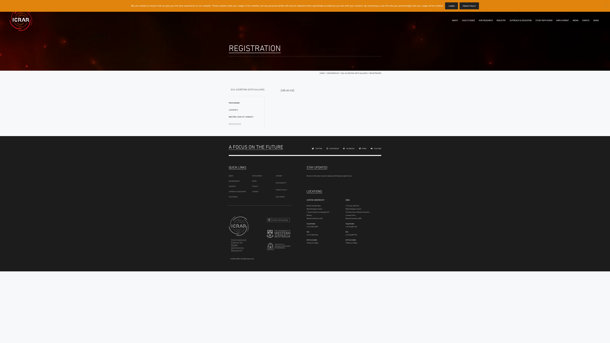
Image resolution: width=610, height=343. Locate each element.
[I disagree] (606, 5)
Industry (501, 20)
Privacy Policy (281, 190)
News (596, 20)
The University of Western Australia (278, 234)
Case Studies (468, 20)
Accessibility (281, 183)
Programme (234, 103)
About (455, 20)
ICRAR (21, 20)
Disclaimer (280, 197)
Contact (255, 191)
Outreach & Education (521, 20)
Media (576, 20)
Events (586, 20)
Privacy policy (469, 6)
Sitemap (279, 176)
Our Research (486, 20)
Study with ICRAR (543, 20)
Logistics (233, 110)
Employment (562, 20)
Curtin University (278, 220)
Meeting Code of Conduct (241, 117)
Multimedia (233, 197)
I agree (451, 6)
